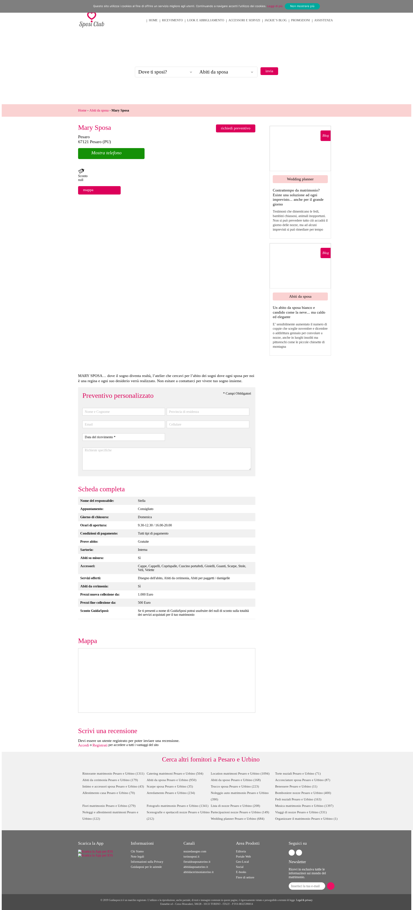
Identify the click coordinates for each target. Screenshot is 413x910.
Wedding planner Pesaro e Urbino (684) (237, 818)
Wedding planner (300, 179)
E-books (241, 872)
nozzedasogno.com (194, 851)
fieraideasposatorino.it (196, 861)
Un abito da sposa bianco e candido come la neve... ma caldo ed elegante (299, 312)
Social (239, 867)
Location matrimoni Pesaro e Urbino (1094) (240, 773)
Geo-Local (242, 861)
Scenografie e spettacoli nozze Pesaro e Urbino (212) (178, 815)
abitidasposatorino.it (195, 867)
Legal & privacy (304, 900)
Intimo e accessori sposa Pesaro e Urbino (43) (113, 786)
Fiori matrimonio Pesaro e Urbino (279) (109, 805)
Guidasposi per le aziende (146, 867)
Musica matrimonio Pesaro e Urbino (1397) (304, 805)
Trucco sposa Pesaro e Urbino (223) (235, 786)
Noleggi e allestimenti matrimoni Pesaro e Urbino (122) (110, 815)
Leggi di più (275, 6)
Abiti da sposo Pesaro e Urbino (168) (236, 780)
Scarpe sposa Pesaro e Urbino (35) (170, 786)
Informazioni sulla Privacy (147, 861)
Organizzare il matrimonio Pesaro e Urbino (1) (306, 818)
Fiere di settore (245, 877)
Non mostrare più (302, 6)
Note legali (137, 856)
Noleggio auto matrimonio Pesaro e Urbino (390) (240, 796)
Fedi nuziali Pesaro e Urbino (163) (298, 799)
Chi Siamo (137, 851)
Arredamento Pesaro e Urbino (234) (171, 793)
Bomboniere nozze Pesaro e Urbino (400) (303, 793)
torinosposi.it (191, 856)
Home (82, 110)
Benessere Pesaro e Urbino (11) (296, 786)
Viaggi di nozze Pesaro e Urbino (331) (301, 812)
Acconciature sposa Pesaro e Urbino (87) (302, 780)
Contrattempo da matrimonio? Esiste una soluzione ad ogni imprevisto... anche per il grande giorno (298, 197)
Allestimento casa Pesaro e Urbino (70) (108, 793)
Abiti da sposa (99, 110)
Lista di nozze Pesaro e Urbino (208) (235, 805)
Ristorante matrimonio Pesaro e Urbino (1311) (113, 773)
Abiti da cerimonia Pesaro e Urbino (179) (110, 780)
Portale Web (243, 856)
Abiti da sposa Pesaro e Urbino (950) (171, 780)
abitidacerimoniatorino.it (198, 872)
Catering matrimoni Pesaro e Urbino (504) (175, 773)
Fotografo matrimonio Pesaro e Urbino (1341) (177, 805)
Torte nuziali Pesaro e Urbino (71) (298, 773)
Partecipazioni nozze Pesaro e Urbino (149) (240, 812)
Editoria (241, 851)
